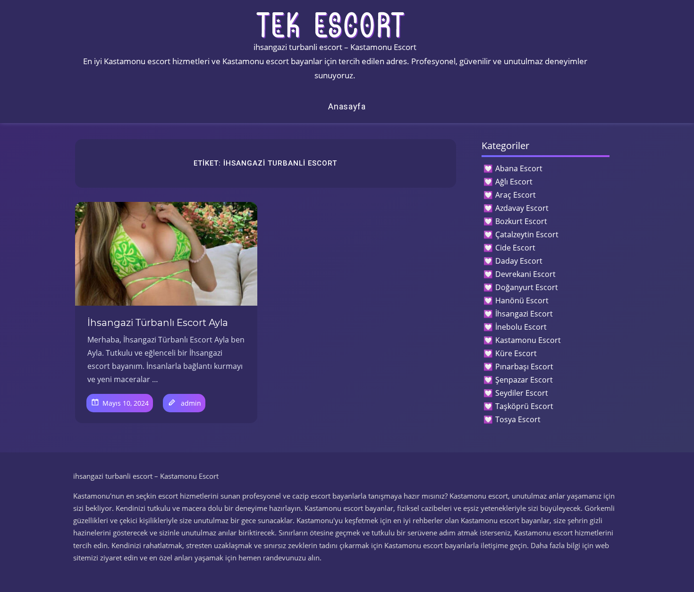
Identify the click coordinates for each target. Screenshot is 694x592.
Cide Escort (515, 247)
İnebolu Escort (521, 327)
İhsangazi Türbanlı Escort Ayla (157, 322)
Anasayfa (347, 106)
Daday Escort (518, 261)
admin (191, 403)
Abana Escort (518, 168)
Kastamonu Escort (528, 340)
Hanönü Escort (522, 300)
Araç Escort (515, 195)
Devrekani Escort (525, 274)
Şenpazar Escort (524, 380)
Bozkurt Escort (521, 221)
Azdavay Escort (522, 208)
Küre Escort (516, 353)
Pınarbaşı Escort (524, 366)
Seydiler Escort (521, 393)
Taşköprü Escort (524, 406)
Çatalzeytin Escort (527, 234)
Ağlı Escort (514, 181)
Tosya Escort (518, 419)
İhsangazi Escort (524, 314)
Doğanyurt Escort (526, 287)
